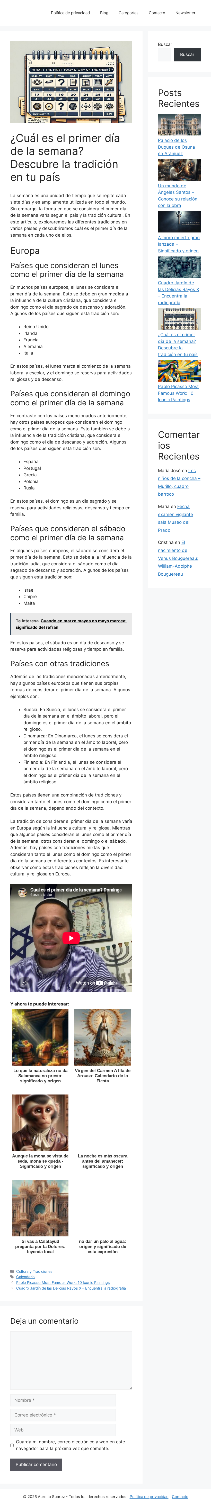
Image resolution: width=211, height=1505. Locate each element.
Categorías (128, 12)
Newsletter (185, 12)
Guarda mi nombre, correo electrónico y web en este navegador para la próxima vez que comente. (70, 1445)
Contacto (157, 12)
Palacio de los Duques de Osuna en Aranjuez (176, 147)
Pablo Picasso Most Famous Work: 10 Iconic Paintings (63, 1282)
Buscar (165, 44)
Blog (104, 12)
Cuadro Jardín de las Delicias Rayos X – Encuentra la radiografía (71, 1288)
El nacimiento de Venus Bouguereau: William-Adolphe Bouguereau (178, 558)
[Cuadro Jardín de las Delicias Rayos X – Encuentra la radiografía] (179, 268)
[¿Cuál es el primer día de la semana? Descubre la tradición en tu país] (179, 320)
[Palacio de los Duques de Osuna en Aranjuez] (179, 126)
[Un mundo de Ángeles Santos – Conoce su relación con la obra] (179, 171)
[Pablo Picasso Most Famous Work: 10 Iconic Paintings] (179, 372)
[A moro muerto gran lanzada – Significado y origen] (179, 223)
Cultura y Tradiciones (34, 1271)
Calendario (25, 1277)
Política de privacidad (70, 12)
